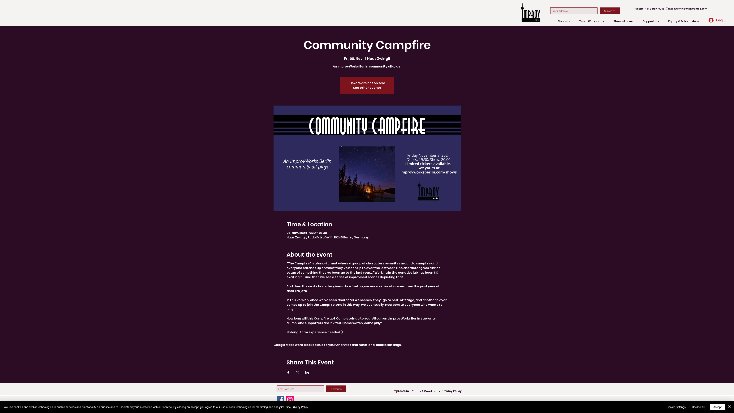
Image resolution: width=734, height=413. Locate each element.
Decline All (698, 407)
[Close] (729, 407)
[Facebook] (280, 399)
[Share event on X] (298, 372)
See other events (367, 87)
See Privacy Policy (297, 407)
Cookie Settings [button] (676, 407)
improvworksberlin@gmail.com (687, 8)
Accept (717, 407)
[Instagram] (290, 399)
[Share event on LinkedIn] (307, 372)
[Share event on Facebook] (288, 372)
